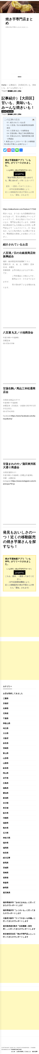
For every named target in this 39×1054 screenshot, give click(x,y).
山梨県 (5, 763)
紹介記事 (10, 111)
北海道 (5, 713)
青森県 (5, 883)
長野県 (5, 878)
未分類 (5, 803)
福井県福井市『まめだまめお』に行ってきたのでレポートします (19, 903)
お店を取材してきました (13, 693)
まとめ (13, 1051)
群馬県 (5, 863)
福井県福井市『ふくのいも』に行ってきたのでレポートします (19, 911)
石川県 (5, 833)
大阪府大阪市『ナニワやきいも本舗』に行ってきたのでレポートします (19, 919)
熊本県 (5, 828)
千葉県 (5, 718)
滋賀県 (5, 823)
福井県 (5, 843)
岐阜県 (5, 768)
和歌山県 (6, 723)
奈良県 (5, 743)
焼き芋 (19, 91)
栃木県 (5, 813)
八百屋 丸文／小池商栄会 (19, 131)
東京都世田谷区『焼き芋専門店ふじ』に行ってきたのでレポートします (19, 935)
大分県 (5, 733)
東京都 (15, 91)
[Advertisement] (19, 50)
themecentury (16, 1049)
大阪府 (5, 738)
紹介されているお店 (17, 122)
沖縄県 (5, 818)
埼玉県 (5, 728)
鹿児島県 (6, 893)
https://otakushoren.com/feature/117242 (19, 209)
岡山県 (5, 773)
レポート (10, 91)
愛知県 (5, 793)
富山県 (5, 753)
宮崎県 (5, 748)
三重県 (5, 698)
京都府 (5, 703)
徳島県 (5, 788)
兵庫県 (5, 708)
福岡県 (5, 848)
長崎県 (5, 873)
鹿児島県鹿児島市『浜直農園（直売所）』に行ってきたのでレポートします (19, 927)
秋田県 (5, 853)
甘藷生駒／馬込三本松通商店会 (22, 133)
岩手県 (5, 778)
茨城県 (5, 868)
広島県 (5, 783)
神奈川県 (6, 838)
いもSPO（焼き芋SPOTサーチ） (19, 170)
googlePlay (19, 174)
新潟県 (5, 798)
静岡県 (5, 888)
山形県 (5, 758)
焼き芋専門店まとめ (19, 21)
